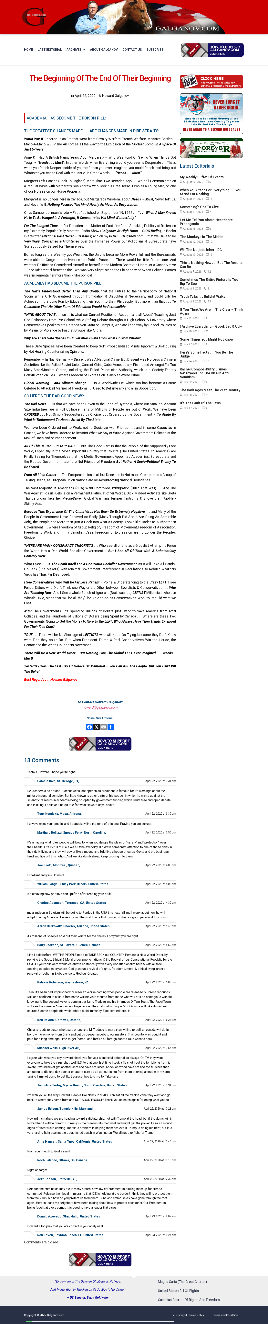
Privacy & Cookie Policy (190, 1315)
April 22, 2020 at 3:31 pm (160, 781)
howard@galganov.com (100, 707)
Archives (74, 49)
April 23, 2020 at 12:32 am (160, 1179)
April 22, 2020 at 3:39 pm (160, 813)
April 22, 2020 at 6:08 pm (160, 982)
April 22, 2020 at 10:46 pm (160, 1141)
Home (28, 49)
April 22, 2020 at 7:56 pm (160, 1047)
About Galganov (104, 49)
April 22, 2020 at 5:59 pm (160, 944)
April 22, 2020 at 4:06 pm (160, 884)
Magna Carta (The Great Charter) (182, 1282)
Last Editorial (50, 49)
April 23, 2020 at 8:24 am (160, 1235)
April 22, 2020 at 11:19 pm (160, 1160)
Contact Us (132, 49)
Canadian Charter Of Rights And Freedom (189, 1300)
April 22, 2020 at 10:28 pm (160, 1108)
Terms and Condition (225, 1315)
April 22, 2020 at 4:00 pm (160, 865)
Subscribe (155, 49)
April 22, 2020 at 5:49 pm (160, 926)
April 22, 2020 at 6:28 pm (160, 1019)
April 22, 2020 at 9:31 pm (160, 1085)
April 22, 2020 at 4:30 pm (160, 902)
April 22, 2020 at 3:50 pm (160, 832)
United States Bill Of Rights (178, 1291)
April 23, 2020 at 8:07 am (160, 1216)
